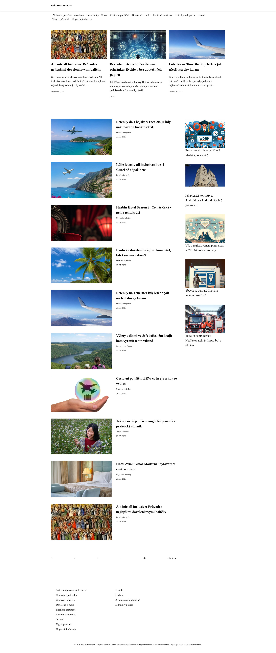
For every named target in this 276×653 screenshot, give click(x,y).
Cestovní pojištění (119, 15)
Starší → (172, 558)
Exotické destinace (162, 15)
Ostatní (201, 15)
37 (144, 558)
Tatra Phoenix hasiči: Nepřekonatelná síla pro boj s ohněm (203, 340)
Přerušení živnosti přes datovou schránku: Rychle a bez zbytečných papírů (136, 69)
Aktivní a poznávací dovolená (68, 15)
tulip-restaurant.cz (61, 5)
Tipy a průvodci (60, 19)
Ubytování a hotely (82, 19)
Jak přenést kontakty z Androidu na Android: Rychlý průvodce (203, 200)
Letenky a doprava (185, 15)
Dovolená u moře (141, 15)
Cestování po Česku (97, 15)
